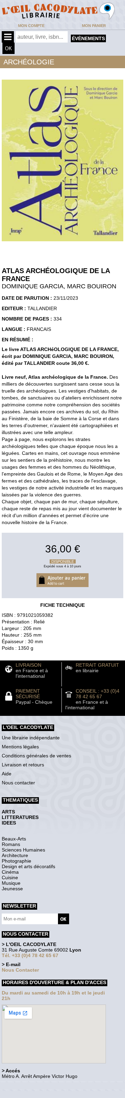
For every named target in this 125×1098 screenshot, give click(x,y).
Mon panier (94, 26)
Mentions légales (20, 746)
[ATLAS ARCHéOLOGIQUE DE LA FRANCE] (62, 243)
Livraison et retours (23, 764)
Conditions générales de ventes (36, 755)
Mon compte (31, 26)
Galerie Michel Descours (33, 1094)
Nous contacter (18, 782)
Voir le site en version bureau (38, 1085)
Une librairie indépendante (31, 737)
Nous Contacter (20, 970)
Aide (6, 773)
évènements (88, 38)
